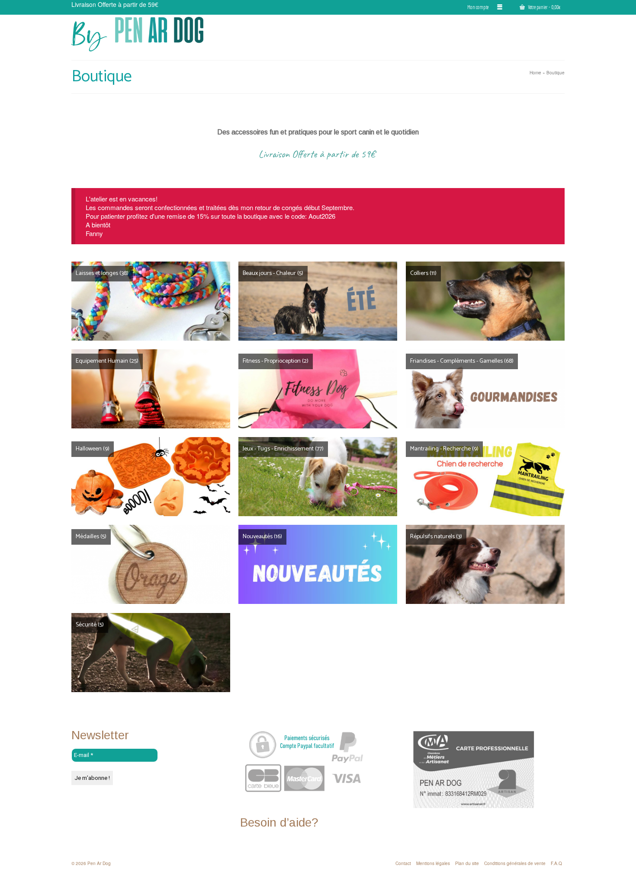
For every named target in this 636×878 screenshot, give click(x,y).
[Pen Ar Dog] (149, 34)
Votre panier (543, 7)
